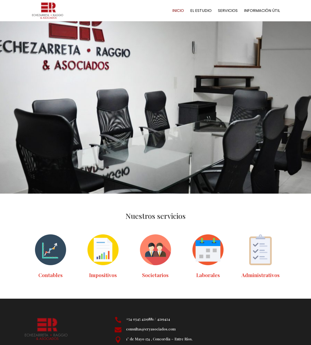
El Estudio (201, 11)
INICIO (178, 11)
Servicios (228, 11)
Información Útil (262, 11)
